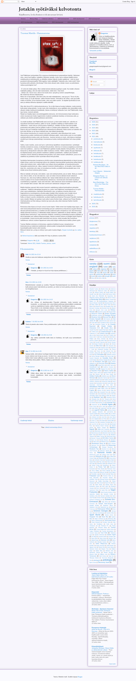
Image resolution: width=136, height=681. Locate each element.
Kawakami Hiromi (111, 397)
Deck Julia (102, 337)
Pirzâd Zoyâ (105, 474)
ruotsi (105, 267)
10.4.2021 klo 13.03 (35, 282)
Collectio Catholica (47, 19)
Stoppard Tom (93, 517)
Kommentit (96, 85)
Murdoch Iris (105, 449)
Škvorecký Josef (103, 562)
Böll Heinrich (107, 319)
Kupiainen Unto (112, 406)
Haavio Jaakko (108, 370)
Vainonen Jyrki (105, 540)
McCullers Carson (108, 438)
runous (91, 225)
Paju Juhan (102, 461)
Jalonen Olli (100, 390)
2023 (94, 130)
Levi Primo (104, 418)
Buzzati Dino (107, 317)
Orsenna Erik (102, 458)
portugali (107, 276)
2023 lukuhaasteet (26, 22)
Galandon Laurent (111, 354)
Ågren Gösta (92, 562)
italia (114, 267)
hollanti (91, 272)
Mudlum (104, 445)
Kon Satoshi (92, 402)
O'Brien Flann (106, 454)
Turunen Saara (93, 533)
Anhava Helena (99, 292)
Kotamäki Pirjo (111, 402)
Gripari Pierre (101, 365)
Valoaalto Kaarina (101, 542)
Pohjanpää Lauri (94, 476)
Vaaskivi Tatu (112, 538)
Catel (90, 324)
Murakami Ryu (94, 449)
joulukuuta (97, 139)
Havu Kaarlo (109, 374)
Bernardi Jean (106, 308)
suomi (53, 243)
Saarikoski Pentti (93, 490)
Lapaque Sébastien (97, 411)
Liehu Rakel (102, 420)
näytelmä (92, 228)
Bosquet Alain (112, 311)
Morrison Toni (95, 445)
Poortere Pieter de (108, 475)
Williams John (104, 554)
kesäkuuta (97, 156)
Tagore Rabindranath (96, 520)
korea (93, 276)
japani (91, 271)
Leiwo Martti (112, 417)
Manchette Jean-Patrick (101, 431)
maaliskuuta (98, 194)
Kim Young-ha (106, 399)
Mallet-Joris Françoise (103, 429)
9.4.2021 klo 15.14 (34, 254)
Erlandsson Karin (93, 347)
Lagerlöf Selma (99, 410)
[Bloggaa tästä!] (47, 241)
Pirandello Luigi (95, 474)
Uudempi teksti (26, 420)
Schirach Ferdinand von (95, 499)
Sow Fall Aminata (99, 513)
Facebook (93, 61)
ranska (92, 263)
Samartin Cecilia (108, 494)
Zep (90, 560)
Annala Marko (109, 292)
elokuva (92, 252)
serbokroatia (99, 274)
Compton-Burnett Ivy (107, 331)
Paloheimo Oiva (111, 463)
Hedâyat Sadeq (94, 376)
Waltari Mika (99, 550)
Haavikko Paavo (96, 370)
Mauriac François (95, 438)
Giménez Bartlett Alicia (104, 360)
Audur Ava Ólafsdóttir (98, 296)
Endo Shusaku (110, 345)
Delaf (108, 337)
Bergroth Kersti (99, 306)
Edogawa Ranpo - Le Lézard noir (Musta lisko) (100, 177)
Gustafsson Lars (94, 367)
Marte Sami (92, 434)
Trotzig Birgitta (100, 529)
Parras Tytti (102, 467)
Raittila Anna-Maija (103, 481)
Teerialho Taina (106, 522)
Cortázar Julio (103, 333)
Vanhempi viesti (77, 420)
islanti (111, 272)
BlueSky (92, 63)
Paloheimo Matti (101, 463)
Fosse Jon (100, 351)
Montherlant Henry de (98, 443)
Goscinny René (103, 363)
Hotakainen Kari (98, 379)
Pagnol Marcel (93, 461)
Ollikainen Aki (99, 456)
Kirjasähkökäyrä (97, 646)
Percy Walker (95, 470)
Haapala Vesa (104, 369)
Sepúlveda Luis (104, 507)
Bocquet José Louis (101, 310)
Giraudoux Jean (100, 361)
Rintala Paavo (109, 484)
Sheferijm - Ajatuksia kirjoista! (102, 609)
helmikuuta (97, 197)
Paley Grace (110, 461)
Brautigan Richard (110, 315)
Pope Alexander (94, 477)
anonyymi (97, 560)
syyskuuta (97, 147)
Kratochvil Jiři (95, 404)
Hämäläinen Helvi (95, 386)
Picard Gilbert (112, 472)
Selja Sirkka (105, 501)
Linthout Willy (110, 420)
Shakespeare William (103, 509)
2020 (94, 203)
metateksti (92, 245)
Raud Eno (107, 482)
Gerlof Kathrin (93, 360)
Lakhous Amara (111, 410)
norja (98, 272)
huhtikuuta (97, 162)
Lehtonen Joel (95, 417)
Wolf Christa (102, 556)
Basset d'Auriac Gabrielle (96, 303)
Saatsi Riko (104, 490)
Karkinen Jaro (98, 397)
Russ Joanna (99, 488)
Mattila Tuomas (41, 243)
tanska (105, 272)
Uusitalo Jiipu (112, 536)
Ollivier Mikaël (110, 456)
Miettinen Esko (105, 441)
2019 (94, 206)
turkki (114, 276)
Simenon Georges (100, 511)
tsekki (105, 271)
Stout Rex (105, 517)
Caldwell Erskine (102, 320)
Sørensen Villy (112, 518)
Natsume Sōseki (104, 450)
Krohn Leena (92, 406)
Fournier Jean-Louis (94, 352)
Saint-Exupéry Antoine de (107, 492)
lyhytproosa (93, 221)
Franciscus (106, 352)
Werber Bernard (108, 552)
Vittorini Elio (102, 547)
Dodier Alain (104, 340)
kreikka (99, 276)
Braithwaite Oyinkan (97, 315)
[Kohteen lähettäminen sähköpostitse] (45, 241)
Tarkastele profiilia (95, 50)
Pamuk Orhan (96, 465)
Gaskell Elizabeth (94, 358)
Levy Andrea (112, 418)
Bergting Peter (110, 306)
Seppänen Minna (108, 505)
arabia (112, 271)
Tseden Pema (110, 529)
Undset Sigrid (111, 534)
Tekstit (94, 81)
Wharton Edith (93, 554)
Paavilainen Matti (109, 460)
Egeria (107, 344)
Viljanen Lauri (92, 547)
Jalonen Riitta (109, 390)
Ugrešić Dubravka (99, 534)
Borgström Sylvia (101, 311)
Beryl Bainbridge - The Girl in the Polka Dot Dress (100, 184)
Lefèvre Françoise (111, 415)
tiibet (98, 278)
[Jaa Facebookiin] (51, 241)
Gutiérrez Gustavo (108, 367)
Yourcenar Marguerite (107, 557)
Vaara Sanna (103, 538)
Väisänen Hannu (93, 549)
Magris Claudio (101, 427)
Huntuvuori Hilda (106, 381)
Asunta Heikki (112, 294)
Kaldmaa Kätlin (105, 395)
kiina (114, 274)
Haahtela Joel (93, 369)
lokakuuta (97, 145)
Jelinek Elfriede (93, 392)
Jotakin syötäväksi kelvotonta (50, 9)
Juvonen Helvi (110, 393)
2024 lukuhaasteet (94, 19)
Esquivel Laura (104, 347)
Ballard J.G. (92, 301)
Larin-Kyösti (110, 411)
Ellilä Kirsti (99, 346)
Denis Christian (101, 338)
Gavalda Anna (108, 358)
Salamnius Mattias (94, 494)
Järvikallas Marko (94, 395)
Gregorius (34, 268)
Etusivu (23, 19)
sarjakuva (92, 238)
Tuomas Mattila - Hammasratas (98, 189)
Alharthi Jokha (104, 289)
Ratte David (100, 482)
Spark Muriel (94, 515)
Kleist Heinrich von (109, 400)
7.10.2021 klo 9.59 (37, 321)
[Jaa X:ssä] (49, 241)
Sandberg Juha (93, 496)
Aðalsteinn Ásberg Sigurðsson (97, 297)
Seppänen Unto (93, 507)
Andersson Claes (102, 290)
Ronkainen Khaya (94, 486)
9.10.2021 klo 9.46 (46, 335)
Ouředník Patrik (99, 460)
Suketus (28, 321)
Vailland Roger (95, 540)
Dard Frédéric (110, 335)
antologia (107, 560)
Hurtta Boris (110, 383)
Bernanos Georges (94, 308)
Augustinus (110, 296)
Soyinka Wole (110, 513)
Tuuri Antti (104, 533)
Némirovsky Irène (94, 454)
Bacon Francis (112, 297)
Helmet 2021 (31, 243)
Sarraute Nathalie (105, 496)
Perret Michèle (106, 470)
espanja (103, 269)
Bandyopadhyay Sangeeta (106, 301)
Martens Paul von (103, 434)
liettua (92, 278)
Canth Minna (94, 322)
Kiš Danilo (99, 400)
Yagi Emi (111, 556)
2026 (94, 122)
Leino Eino (104, 417)
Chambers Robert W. (101, 324)
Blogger (80, 677)
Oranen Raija (92, 458)
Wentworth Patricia (94, 552)
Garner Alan (110, 356)
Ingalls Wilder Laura (102, 388)
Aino (27, 282)
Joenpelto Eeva (104, 392)
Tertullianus (99, 524)
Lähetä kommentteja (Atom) (53, 427)
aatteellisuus (93, 248)
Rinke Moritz (98, 484)
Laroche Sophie (93, 413)
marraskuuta (98, 142)
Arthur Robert (102, 294)
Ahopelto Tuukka (93, 289)
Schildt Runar (110, 497)
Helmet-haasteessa (28, 236)
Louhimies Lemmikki (105, 422)
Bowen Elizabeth (110, 313)
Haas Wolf (113, 369)
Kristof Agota (107, 404)
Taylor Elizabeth (96, 522)
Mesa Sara (96, 441)
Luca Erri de (94, 424)
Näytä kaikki (112, 664)
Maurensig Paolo (111, 436)
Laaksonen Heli (105, 408)
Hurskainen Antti (100, 383)
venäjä (102, 278)
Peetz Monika (101, 468)
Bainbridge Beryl (96, 299)
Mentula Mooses (103, 440)
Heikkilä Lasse (105, 376)
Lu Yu (114, 422)
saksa (95, 269)
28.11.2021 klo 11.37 (46, 370)
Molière (113, 441)
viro (111, 269)
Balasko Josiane (109, 299)
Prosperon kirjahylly (99, 627)
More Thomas (112, 443)
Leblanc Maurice (99, 415)
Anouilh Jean (92, 294)
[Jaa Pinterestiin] (53, 241)
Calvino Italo (112, 320)
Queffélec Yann (93, 479)
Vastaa (28, 260)
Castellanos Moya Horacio (107, 322)
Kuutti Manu (95, 408)
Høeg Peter (107, 386)
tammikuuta (98, 200)
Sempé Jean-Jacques (105, 503)
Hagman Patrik (107, 372)
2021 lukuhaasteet (57, 22)
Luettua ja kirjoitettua (99, 573)
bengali (108, 274)
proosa (49, 243)
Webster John (109, 550)
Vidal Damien (110, 545)
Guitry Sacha (110, 365)
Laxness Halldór (104, 413)
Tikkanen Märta (102, 527)
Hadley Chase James (95, 372)
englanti (93, 266)
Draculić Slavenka (100, 342)
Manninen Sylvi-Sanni (108, 433)
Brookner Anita (96, 317)
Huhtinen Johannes (94, 381)
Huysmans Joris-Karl (95, 384)
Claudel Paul (92, 329)
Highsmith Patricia (102, 377)
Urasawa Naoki (102, 536)
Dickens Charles (93, 340)
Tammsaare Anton (110, 520)
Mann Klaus (112, 431)
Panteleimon (106, 465)
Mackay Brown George (102, 425)
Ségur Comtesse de (100, 518)
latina (99, 271)
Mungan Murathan (107, 447)
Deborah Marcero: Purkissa (100, 594)
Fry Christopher (99, 354)
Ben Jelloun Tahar (106, 304)
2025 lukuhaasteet (78, 19)
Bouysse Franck (97, 313)
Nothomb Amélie (104, 452)
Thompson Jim (93, 525)
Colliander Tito (112, 329)
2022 (94, 133)
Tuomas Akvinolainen (107, 531)
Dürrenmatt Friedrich (97, 344)
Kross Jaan (102, 406)
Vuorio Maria (110, 547)
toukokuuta (97, 159)
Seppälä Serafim (94, 505)
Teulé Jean (109, 524)
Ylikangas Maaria (94, 557)
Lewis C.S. (94, 420)
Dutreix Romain (111, 342)
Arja (27, 351)
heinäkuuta (97, 153)
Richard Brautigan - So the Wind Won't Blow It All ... (101, 166)
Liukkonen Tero (93, 422)
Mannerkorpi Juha (96, 433)
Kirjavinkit (95, 592)
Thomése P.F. (105, 525)
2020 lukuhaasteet (73, 22)
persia (91, 274)
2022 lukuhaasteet (42, 22)
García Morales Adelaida (98, 356)
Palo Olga (92, 463)
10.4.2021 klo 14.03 (46, 268)
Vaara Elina (94, 538)
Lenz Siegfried (95, 418)
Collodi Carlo (94, 331)
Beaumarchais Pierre (110, 303)
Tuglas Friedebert (94, 531)
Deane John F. (93, 337)
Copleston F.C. (93, 333)
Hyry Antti (109, 384)
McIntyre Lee (93, 440)
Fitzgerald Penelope (103, 349)
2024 (94, 128)
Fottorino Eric (109, 351)
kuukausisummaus (95, 235)
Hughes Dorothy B (109, 379)
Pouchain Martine (108, 477)
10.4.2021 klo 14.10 (46, 299)
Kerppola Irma (95, 399)
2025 (94, 125)
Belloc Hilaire (94, 304)
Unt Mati (94, 536)
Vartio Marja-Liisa (101, 543)
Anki (27, 254)
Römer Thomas (110, 488)
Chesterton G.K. (94, 328)
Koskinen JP (101, 402)
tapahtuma (93, 241)
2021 (94, 136)
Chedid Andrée (106, 326)
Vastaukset (31, 264)
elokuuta (97, 150)
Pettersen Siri (102, 472)
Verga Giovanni (100, 545)
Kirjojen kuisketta (67, 230)
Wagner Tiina (105, 549)
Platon (112, 474)
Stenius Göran (109, 515)
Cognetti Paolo (102, 329)
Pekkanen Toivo (111, 468)
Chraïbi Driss (108, 328)
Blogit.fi (92, 70)
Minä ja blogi (34, 19)
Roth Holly (105, 486)
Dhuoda (111, 338)
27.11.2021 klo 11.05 (35, 351)
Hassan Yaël (99, 374)
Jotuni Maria (101, 393)
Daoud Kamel (99, 335)
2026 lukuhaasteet (63, 19)
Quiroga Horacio (104, 479)
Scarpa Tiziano (101, 497)
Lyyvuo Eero (104, 424)
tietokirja (92, 231)
